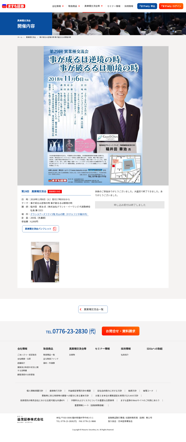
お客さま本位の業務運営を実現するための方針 (116, 395)
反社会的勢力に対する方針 (109, 390)
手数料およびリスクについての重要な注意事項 (92, 400)
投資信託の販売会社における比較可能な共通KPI (42, 400)
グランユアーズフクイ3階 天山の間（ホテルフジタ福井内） (59, 214)
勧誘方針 (132, 390)
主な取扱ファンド (51, 358)
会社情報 (22, 348)
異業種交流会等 (77, 348)
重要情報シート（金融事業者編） (90, 405)
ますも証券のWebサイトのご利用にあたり (140, 400)
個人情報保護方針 (35, 390)
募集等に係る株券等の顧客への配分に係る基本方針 (65, 395)
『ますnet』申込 (147, 6)
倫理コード (148, 390)
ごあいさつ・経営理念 (26, 354)
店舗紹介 (21, 363)
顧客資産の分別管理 (26, 374)
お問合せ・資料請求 (120, 331)
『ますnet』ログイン (170, 6)
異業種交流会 (31, 37)
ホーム (19, 37)
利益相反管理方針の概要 (79, 390)
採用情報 (126, 348)
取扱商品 (48, 348)
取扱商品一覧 (49, 354)
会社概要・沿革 (24, 358)
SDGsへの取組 (154, 348)
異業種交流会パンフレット (38, 228)
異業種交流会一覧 (93, 309)
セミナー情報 (102, 348)
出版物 (72, 354)
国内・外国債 (49, 363)
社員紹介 (125, 354)
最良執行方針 (56, 390)
